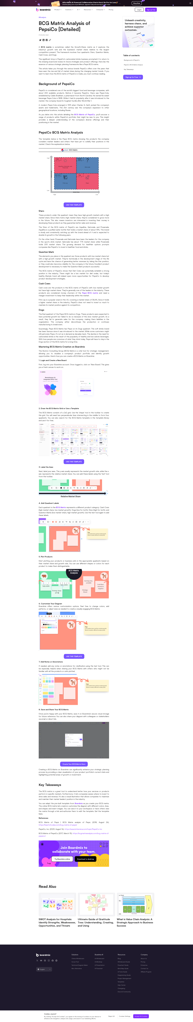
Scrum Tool (75, 962)
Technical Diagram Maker (80, 965)
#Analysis (42, 17)
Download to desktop (85, 859)
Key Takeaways (129, 69)
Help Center (122, 985)
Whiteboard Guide (124, 962)
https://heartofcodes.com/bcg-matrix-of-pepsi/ (58, 825)
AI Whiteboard (99, 958)
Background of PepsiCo (132, 60)
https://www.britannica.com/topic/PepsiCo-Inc (83, 829)
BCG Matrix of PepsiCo (84, 114)
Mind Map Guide (123, 968)
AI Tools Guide (122, 972)
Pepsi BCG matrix (90, 293)
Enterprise (144, 965)
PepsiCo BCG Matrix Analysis (133, 65)
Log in (139, 10)
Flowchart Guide (123, 965)
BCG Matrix (61, 507)
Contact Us (144, 968)
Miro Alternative (77, 968)
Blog (119, 958)
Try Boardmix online (62, 859)
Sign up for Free (132, 77)
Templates (121, 982)
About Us (144, 958)
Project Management (124, 978)
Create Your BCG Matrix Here (74, 764)
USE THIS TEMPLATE (74, 205)
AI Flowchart (99, 968)
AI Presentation (100, 965)
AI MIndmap (98, 962)
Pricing (111, 9)
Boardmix (79, 803)
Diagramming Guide (124, 975)
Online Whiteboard (78, 958)
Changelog (121, 988)
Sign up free (151, 10)
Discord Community (124, 992)
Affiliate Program (146, 972)
